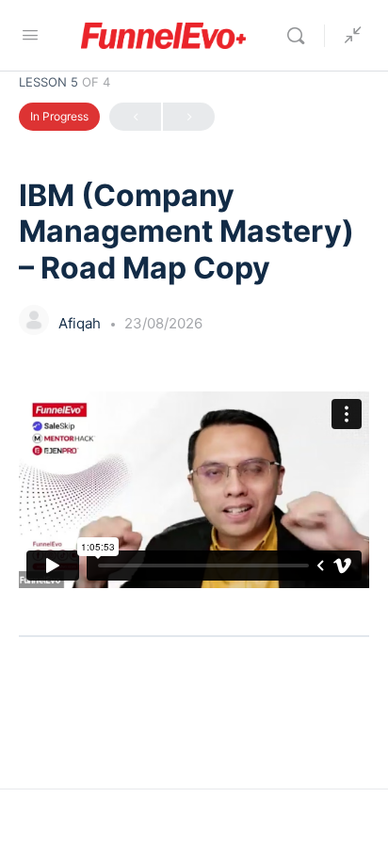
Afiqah (81, 323)
